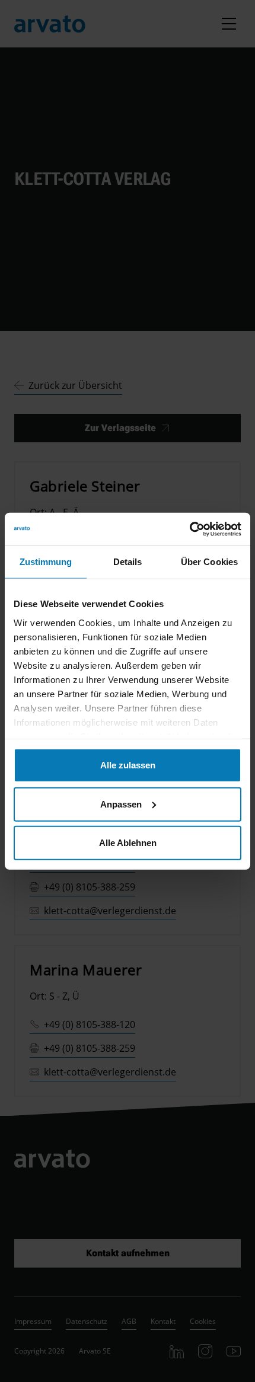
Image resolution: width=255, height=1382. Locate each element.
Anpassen (121, 804)
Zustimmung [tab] (46, 562)
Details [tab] (127, 562)
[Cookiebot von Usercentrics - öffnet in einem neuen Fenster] (189, 529)
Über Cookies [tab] (209, 562)
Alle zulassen (127, 765)
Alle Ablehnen (128, 843)
